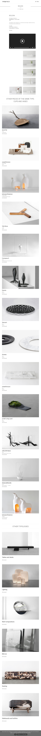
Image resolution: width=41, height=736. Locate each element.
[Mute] (32, 47)
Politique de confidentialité (22, 734)
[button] (22, 41)
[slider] (21, 47)
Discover (5, 133)
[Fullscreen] (34, 47)
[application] (22, 41)
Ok (15, 734)
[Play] (10, 47)
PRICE (11, 30)
